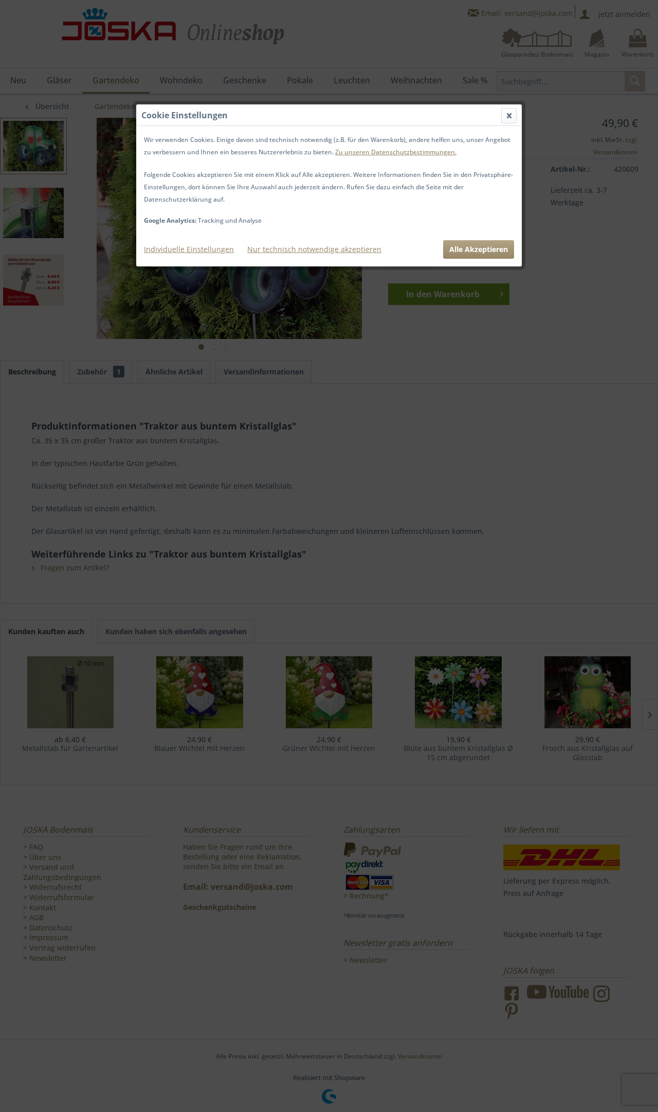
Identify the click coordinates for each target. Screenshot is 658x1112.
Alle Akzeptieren (478, 249)
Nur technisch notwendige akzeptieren (314, 249)
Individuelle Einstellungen (189, 249)
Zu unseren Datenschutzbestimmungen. (395, 152)
